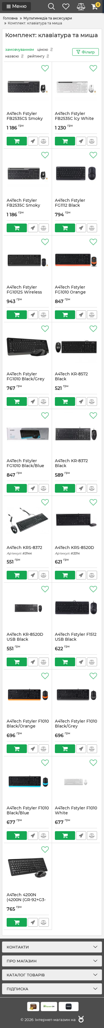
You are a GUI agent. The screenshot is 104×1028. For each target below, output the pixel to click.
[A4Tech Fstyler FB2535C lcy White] (76, 86)
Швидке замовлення (33, 141)
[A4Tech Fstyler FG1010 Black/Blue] (28, 434)
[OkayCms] (80, 1020)
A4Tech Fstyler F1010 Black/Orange (28, 726)
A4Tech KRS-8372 (24, 550)
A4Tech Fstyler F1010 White (76, 813)
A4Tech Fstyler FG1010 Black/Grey (25, 379)
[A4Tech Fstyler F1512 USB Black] (76, 607)
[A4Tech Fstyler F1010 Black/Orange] (28, 694)
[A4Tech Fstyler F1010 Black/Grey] (76, 694)
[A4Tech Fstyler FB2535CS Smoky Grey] (28, 86)
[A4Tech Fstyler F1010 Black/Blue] (28, 781)
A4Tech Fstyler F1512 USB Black (75, 639)
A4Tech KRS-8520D (74, 550)
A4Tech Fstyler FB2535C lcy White (74, 118)
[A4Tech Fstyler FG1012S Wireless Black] (28, 260)
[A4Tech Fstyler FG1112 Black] (76, 173)
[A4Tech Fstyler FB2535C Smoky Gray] (28, 173)
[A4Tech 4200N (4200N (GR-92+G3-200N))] (28, 868)
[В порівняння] (44, 141)
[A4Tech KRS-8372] (28, 520)
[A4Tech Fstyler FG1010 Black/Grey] (28, 347)
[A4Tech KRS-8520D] (76, 520)
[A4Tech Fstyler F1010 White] (76, 781)
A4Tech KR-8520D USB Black (25, 639)
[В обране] (45, 68)
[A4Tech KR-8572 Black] (76, 347)
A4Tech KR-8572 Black (71, 379)
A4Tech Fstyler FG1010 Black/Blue (25, 466)
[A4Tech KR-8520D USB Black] (28, 607)
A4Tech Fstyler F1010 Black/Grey (76, 726)
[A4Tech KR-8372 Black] (76, 434)
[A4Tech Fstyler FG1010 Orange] (76, 260)
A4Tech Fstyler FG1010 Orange (70, 292)
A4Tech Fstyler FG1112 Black (70, 205)
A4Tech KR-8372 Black (71, 466)
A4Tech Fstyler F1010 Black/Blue (28, 813)
